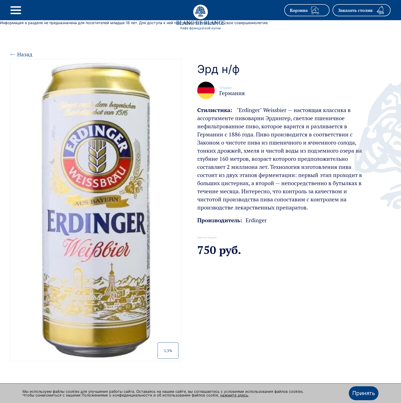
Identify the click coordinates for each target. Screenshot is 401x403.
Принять (363, 393)
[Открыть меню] (15, 10)
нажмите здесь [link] (234, 395)
